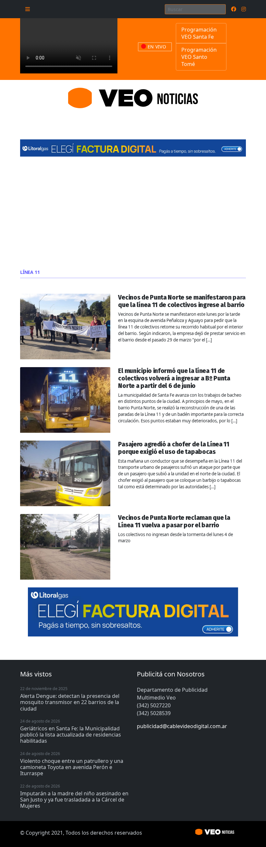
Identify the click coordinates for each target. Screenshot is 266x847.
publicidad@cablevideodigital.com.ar (182, 726)
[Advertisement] (133, 213)
